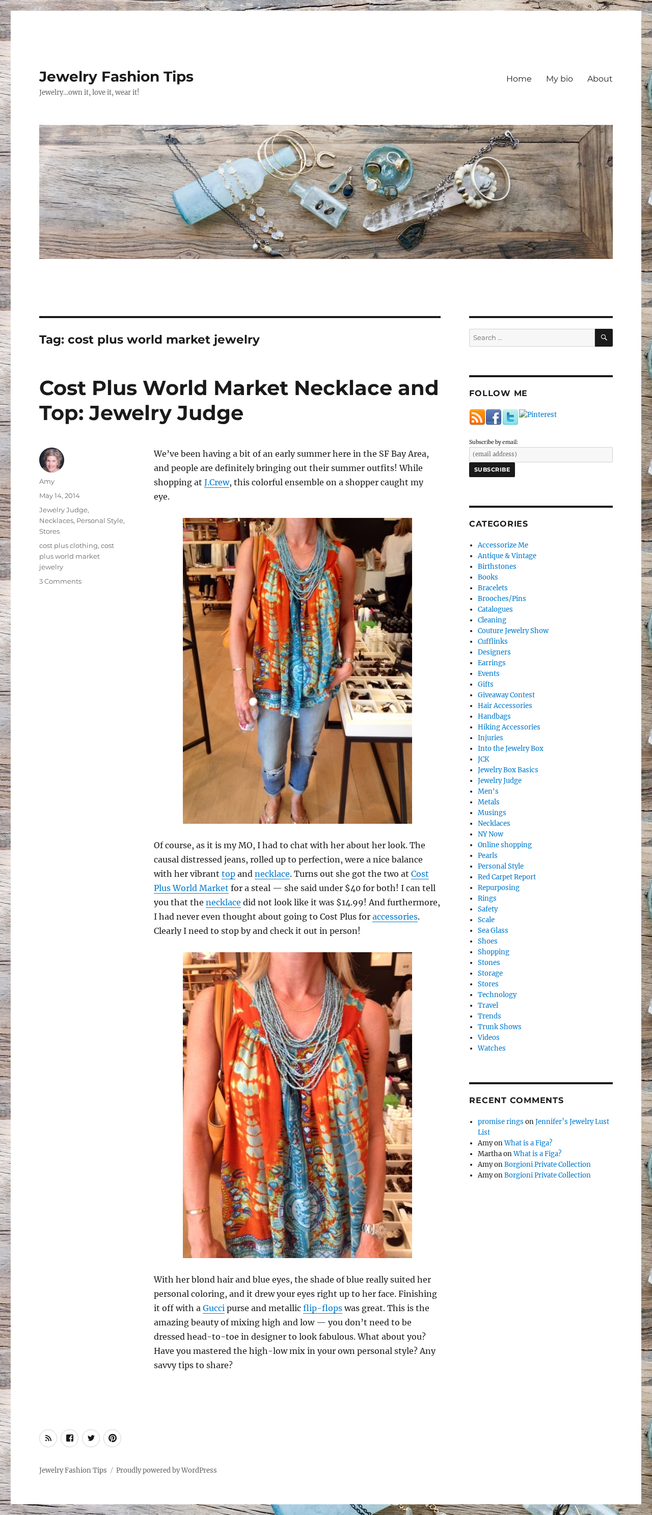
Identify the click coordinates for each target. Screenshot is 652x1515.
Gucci (214, 1308)
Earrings (492, 663)
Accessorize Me (503, 545)
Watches (492, 1048)
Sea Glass (493, 930)
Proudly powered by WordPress (166, 1470)
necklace (272, 874)
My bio (559, 79)
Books (488, 577)
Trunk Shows (500, 1027)
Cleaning (492, 620)
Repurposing (499, 887)
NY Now (490, 834)
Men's (488, 791)
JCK (483, 759)
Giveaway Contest (506, 695)
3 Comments (60, 581)
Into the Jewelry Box (511, 748)
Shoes (488, 941)
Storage (490, 973)
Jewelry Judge (63, 510)
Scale (486, 920)
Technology (497, 994)
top (228, 874)
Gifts (486, 684)
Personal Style (99, 520)
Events (489, 673)
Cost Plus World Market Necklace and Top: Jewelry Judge (239, 400)
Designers (494, 652)
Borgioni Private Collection (547, 1164)
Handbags (494, 716)
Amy (47, 481)
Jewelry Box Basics (508, 770)
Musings (492, 812)
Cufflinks (493, 641)
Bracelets (493, 588)
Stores (49, 531)
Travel (488, 1005)
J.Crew (216, 482)
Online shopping (505, 845)
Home (519, 79)
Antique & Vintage (507, 556)
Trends (489, 1016)
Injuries (490, 738)
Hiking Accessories (509, 727)
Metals (489, 802)
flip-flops (322, 1308)
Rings (487, 898)
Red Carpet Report (507, 877)
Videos (489, 1037)
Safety (488, 909)
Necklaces (56, 520)
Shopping (493, 952)
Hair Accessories (505, 705)
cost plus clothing (68, 545)
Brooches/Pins (502, 598)
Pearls (488, 855)
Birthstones (497, 566)
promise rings (501, 1121)
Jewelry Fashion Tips (116, 76)
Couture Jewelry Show (513, 630)
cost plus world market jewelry (76, 556)
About (600, 79)
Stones (489, 962)
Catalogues (495, 609)
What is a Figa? (528, 1143)
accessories (395, 916)
